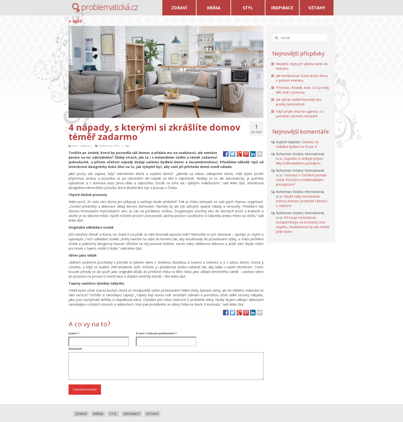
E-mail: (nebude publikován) (156, 333)
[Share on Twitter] (232, 154)
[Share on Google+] (239, 154)
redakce (85, 145)
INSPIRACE (282, 7)
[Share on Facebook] (226, 154)
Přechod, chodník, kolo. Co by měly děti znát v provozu (302, 89)
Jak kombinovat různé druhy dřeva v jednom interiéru (302, 78)
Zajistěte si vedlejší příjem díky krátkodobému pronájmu (299, 160)
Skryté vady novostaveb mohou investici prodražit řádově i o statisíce (301, 201)
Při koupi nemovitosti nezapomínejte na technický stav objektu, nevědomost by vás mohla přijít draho (302, 224)
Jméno (74, 333)
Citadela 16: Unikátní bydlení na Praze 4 (297, 144)
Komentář (75, 348)
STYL (248, 7)
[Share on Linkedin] (253, 154)
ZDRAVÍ (179, 7)
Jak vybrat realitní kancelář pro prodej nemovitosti (298, 101)
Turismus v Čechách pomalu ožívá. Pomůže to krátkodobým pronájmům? (301, 180)
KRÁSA (213, 7)
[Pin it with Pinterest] (246, 154)
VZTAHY (316, 7)
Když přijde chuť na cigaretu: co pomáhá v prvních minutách (299, 113)
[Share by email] (259, 154)
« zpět (75, 21)
